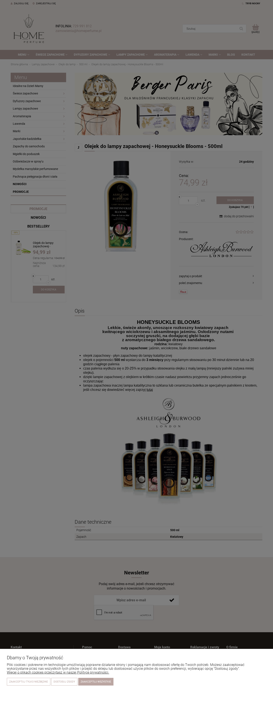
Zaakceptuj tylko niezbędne (28, 681)
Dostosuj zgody (64, 681)
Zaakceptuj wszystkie (96, 681)
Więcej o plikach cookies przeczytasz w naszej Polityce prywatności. (58, 672)
